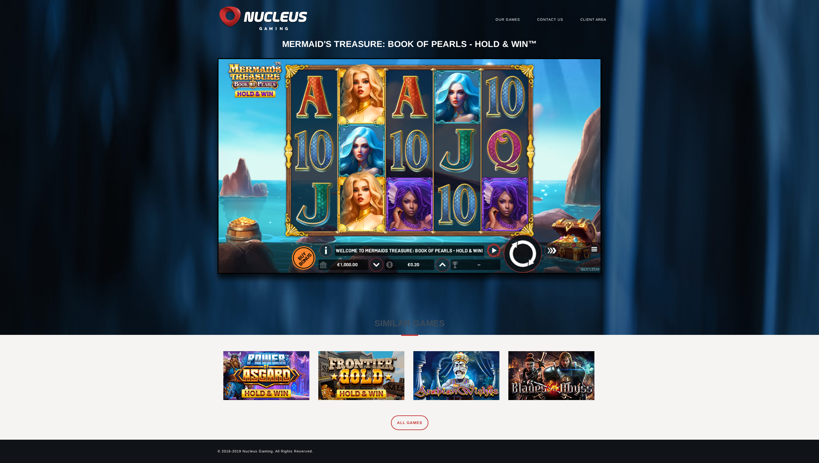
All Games (409, 423)
